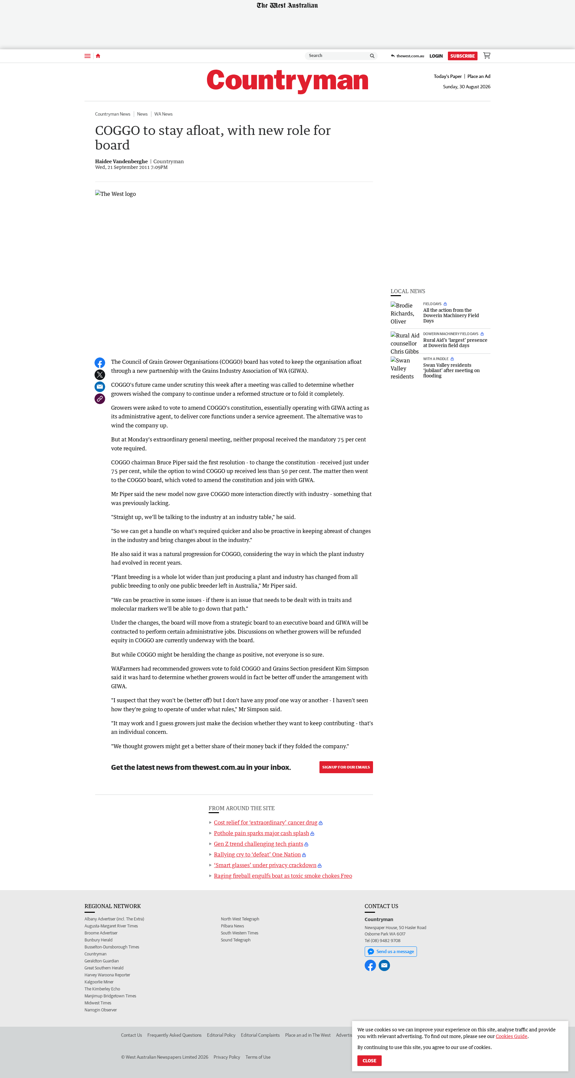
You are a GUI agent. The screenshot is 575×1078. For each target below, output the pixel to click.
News (142, 114)
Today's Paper (448, 76)
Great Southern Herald (104, 967)
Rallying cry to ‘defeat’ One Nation (257, 854)
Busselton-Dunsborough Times (112, 946)
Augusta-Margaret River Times (111, 925)
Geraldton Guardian (102, 960)
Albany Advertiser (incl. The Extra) (114, 918)
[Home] (98, 56)
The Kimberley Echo (102, 988)
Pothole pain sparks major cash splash (261, 833)
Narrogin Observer (101, 1009)
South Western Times (239, 932)
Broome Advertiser (101, 932)
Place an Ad (479, 76)
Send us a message (395, 951)
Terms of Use (258, 1057)
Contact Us (131, 1035)
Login (436, 56)
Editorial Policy (221, 1035)
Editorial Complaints (260, 1035)
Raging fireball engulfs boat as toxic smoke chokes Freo (283, 875)
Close (369, 1060)
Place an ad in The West (308, 1035)
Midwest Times (98, 1002)
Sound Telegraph (236, 939)
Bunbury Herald (98, 939)
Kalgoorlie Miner (99, 981)
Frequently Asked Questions (174, 1035)
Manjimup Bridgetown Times (110, 995)
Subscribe (463, 56)
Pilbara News (232, 925)
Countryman (95, 953)
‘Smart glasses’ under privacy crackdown (265, 865)
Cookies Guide (511, 1036)
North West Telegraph (240, 918)
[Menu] (88, 56)
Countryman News (112, 114)
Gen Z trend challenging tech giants (258, 843)
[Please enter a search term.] (372, 56)
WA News (163, 114)
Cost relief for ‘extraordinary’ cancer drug (265, 822)
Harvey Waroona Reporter (107, 974)
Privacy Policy (227, 1057)
